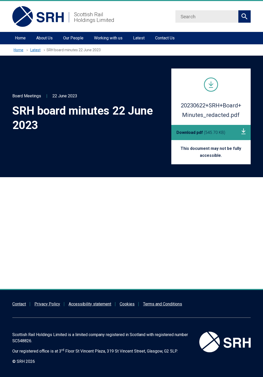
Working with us (108, 38)
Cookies (127, 304)
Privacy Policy (47, 304)
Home (20, 38)
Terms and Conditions (162, 304)
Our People (73, 38)
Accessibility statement (90, 304)
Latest (139, 38)
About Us (44, 38)
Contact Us (165, 38)
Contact (19, 304)
